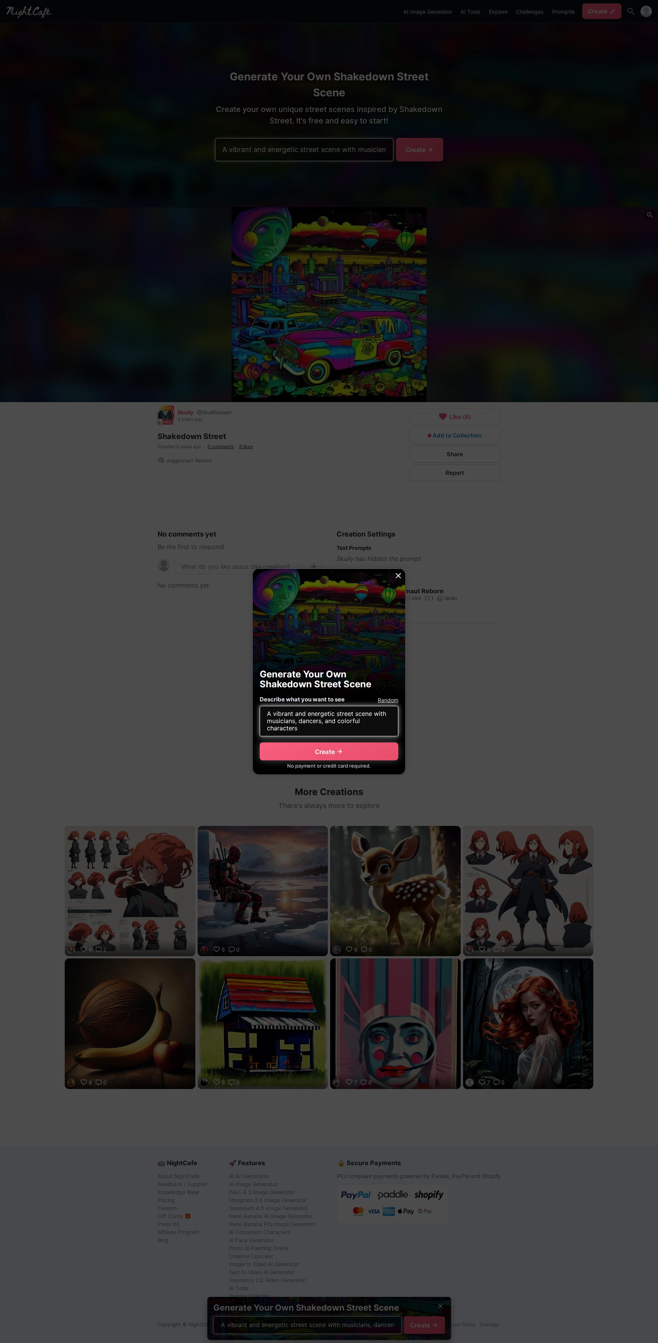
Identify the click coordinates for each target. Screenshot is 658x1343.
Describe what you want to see (302, 699)
